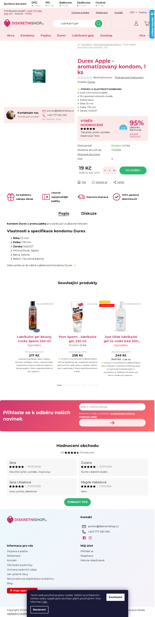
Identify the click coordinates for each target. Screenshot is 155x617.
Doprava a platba (79, 12)
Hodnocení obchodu (76, 445)
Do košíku (132, 170)
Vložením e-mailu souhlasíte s (106, 415)
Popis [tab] (62, 213)
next (144, 342)
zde (43, 601)
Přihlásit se (85, 551)
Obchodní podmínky (18, 565)
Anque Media (135, 610)
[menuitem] (9, 35)
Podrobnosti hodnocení (128, 77)
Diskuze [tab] (88, 213)
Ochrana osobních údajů (21, 569)
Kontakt (117, 12)
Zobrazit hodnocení (134, 135)
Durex (90, 82)
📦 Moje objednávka (21, 590)
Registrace (85, 555)
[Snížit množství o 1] (104, 170)
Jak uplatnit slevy (16, 574)
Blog (9, 583)
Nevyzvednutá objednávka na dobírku (29, 578)
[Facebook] (82, 537)
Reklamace (101, 12)
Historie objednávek (91, 560)
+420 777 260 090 (56, 115)
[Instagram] (88, 537)
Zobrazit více (76, 502)
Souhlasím (114, 597)
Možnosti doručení (87, 154)
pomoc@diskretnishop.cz (59, 110)
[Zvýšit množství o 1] (113, 170)
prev (8, 342)
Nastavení (38, 609)
